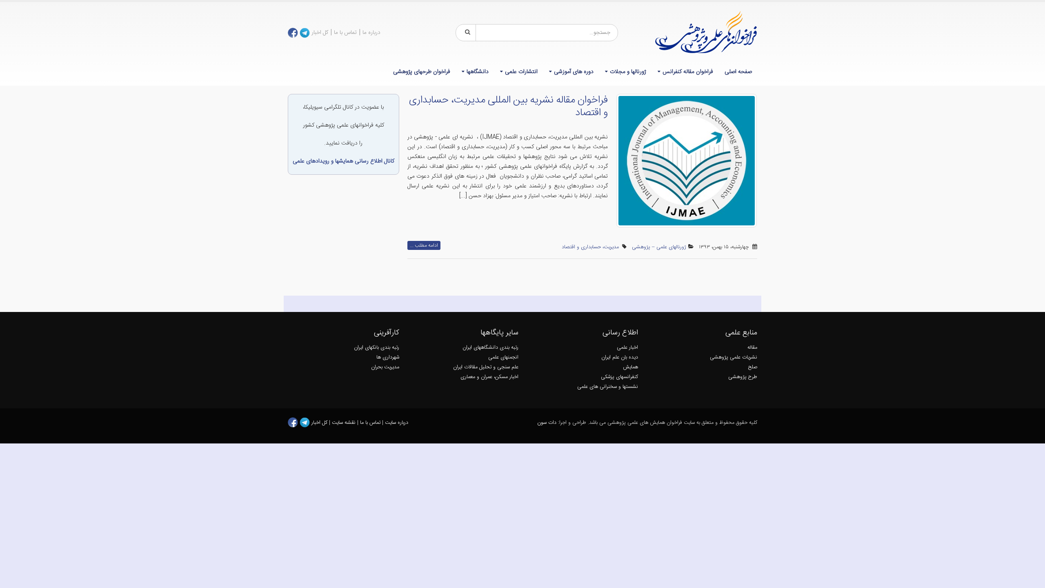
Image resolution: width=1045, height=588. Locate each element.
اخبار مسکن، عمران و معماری (489, 377)
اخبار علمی (627, 347)
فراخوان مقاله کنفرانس (688, 72)
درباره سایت (396, 423)
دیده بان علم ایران (619, 357)
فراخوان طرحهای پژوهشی (421, 72)
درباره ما (371, 32)
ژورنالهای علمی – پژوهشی (659, 247)
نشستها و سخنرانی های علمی (607, 387)
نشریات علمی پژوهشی (733, 357)
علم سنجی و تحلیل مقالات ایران (485, 367)
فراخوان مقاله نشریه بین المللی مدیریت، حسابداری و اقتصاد (508, 106)
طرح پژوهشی (742, 377)
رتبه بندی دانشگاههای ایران (490, 347)
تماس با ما (345, 32)
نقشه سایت (344, 423)
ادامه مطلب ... (424, 245)
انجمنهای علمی (503, 357)
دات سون (546, 423)
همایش (630, 367)
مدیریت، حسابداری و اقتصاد (590, 247)
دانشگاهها (478, 72)
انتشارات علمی (521, 72)
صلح (752, 367)
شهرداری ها (387, 357)
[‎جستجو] (466, 32)
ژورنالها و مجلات (628, 72)
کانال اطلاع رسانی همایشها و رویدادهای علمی (343, 161)
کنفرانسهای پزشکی (619, 377)
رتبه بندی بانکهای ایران (376, 347)
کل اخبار (319, 32)
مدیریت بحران (385, 367)
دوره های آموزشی (574, 72)
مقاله (752, 347)
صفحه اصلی (738, 72)
